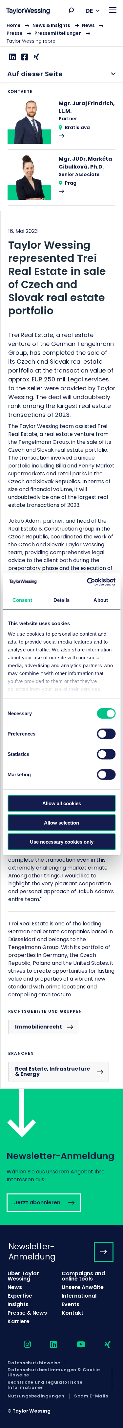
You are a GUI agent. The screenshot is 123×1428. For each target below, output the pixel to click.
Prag (70, 183)
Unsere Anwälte (83, 1287)
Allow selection (61, 822)
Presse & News (27, 1313)
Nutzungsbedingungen (36, 1396)
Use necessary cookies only (61, 842)
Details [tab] (61, 600)
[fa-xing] (102, 1344)
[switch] (106, 734)
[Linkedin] (12, 57)
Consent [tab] (22, 600)
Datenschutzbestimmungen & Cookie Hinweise (54, 1372)
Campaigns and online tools (83, 1276)
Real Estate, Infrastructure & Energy (52, 1071)
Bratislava (77, 127)
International (79, 1296)
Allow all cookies (61, 803)
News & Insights (51, 25)
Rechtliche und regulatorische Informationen (45, 1385)
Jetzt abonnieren (61, 1157)
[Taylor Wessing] (28, 11)
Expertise (20, 1296)
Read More (61, 124)
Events (70, 1304)
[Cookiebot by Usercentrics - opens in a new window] (87, 582)
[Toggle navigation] (112, 10)
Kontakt (72, 1313)
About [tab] (100, 600)
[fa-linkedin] (48, 1344)
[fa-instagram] (21, 1344)
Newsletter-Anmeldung (32, 1251)
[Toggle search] (71, 10)
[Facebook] (24, 57)
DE (89, 11)
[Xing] (35, 57)
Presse (15, 33)
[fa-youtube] (75, 1344)
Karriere (19, 1321)
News (88, 25)
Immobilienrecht (38, 1027)
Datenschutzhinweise (34, 1363)
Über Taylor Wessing (23, 1276)
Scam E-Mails (91, 1396)
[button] (71, 10)
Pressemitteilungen (58, 33)
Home (14, 25)
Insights (18, 1304)
